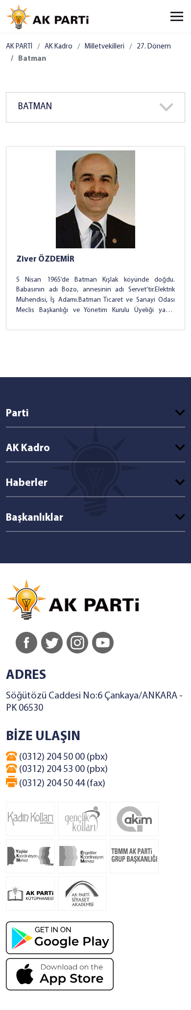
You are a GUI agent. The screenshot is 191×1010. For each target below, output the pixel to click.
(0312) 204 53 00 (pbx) (62, 769)
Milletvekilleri (104, 46)
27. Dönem (154, 46)
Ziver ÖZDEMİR (45, 259)
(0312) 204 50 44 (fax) (61, 784)
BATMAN (35, 107)
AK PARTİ (19, 46)
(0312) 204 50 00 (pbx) (62, 757)
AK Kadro (58, 46)
